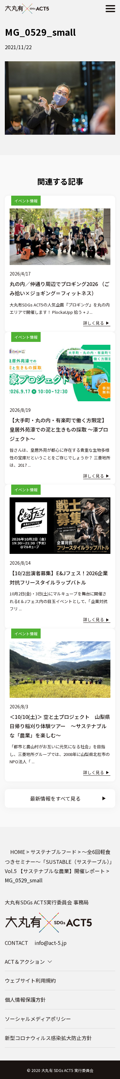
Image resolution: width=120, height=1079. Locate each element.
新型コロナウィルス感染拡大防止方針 (48, 1038)
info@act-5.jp (51, 943)
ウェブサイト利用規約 (30, 980)
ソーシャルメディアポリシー (38, 1018)
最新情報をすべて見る (55, 798)
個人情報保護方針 (25, 999)
